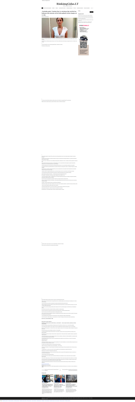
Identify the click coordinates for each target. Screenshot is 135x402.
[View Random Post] (91, 8)
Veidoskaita (42, 400)
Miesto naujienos (29, 400)
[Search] (92, 8)
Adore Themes (46, 398)
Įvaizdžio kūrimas (39, 400)
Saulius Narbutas (34, 400)
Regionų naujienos (62, 400)
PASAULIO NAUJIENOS (44, 383)
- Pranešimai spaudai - (52, 400)
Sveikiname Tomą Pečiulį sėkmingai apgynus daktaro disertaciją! (85, 16)
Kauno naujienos (57, 400)
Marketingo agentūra (5, 400)
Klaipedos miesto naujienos (23, 400)
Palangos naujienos (67, 400)
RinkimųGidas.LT (67, 3)
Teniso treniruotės (47, 400)
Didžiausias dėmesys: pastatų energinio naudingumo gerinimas (85, 15)
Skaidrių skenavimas (16, 400)
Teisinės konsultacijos (11, 400)
